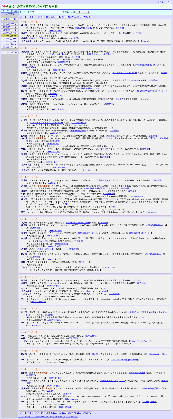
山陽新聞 (53, 94)
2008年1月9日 (65, 407)
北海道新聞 (91, 336)
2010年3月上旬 (9, 30)
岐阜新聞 (35, 228)
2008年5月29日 (61, 244)
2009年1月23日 (54, 320)
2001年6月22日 (53, 236)
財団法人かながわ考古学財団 (49, 54)
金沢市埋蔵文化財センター (78, 223)
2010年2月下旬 (41, 17)
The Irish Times (109, 267)
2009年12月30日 (54, 246)
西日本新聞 (48, 391)
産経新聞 (76, 57)
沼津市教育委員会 (137, 373)
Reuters (112, 207)
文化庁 (122, 381)
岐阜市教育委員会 (78, 130)
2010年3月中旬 (9, 27)
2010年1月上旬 (9, 47)
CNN (64, 204)
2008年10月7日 (55, 133)
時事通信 (55, 141)
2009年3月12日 (53, 151)
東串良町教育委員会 (151, 388)
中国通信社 (109, 194)
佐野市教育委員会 (83, 28)
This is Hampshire (38, 302)
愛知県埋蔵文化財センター (124, 73)
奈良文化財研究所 (40, 241)
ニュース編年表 (69, 17)
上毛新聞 (137, 280)
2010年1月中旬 (9, 44)
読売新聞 (74, 38)
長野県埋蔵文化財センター (145, 65)
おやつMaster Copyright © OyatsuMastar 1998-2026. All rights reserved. (48, 416)
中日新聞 (137, 33)
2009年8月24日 (55, 30)
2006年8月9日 (59, 70)
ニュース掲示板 (84, 17)
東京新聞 (120, 28)
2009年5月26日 (63, 62)
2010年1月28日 (53, 386)
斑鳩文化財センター (46, 249)
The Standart (114, 294)
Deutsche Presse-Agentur (140, 341)
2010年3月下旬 (9, 24)
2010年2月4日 (53, 144)
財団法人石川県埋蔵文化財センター (46, 123)
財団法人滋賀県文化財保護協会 (124, 80)
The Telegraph (72, 399)
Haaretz (145, 41)
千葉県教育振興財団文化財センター (112, 180)
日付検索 (10, 14)
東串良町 (67, 394)
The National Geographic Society (124, 359)
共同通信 (31, 67)
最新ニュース (55, 17)
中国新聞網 (72, 338)
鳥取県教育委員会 (108, 381)
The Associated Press (57, 167)
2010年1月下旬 (9, 41)
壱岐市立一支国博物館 (39, 38)
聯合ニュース (85, 262)
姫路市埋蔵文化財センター (38, 88)
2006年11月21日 (54, 259)
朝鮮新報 (132, 191)
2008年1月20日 (57, 109)
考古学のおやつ (164, 2)
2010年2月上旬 (27, 17)
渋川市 (122, 280)
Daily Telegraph (89, 170)
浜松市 (122, 33)
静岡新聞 (31, 375)
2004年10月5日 (53, 183)
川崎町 (119, 99)
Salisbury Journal (149, 402)
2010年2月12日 (55, 96)
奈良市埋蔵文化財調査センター (98, 188)
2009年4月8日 (51, 162)
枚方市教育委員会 (108, 149)
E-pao (103, 288)
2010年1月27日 (53, 286)
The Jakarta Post (136, 196)
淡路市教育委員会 (120, 283)
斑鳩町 (62, 157)
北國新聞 (103, 223)
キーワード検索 (10, 11)
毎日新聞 (144, 99)
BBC (98, 270)
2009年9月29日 (55, 230)
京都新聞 (153, 136)
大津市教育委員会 (114, 136)
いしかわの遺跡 (79, 123)
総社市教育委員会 (153, 254)
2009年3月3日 (55, 378)
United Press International (147, 212)
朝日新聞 (157, 180)
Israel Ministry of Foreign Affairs (94, 291)
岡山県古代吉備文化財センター (151, 91)
